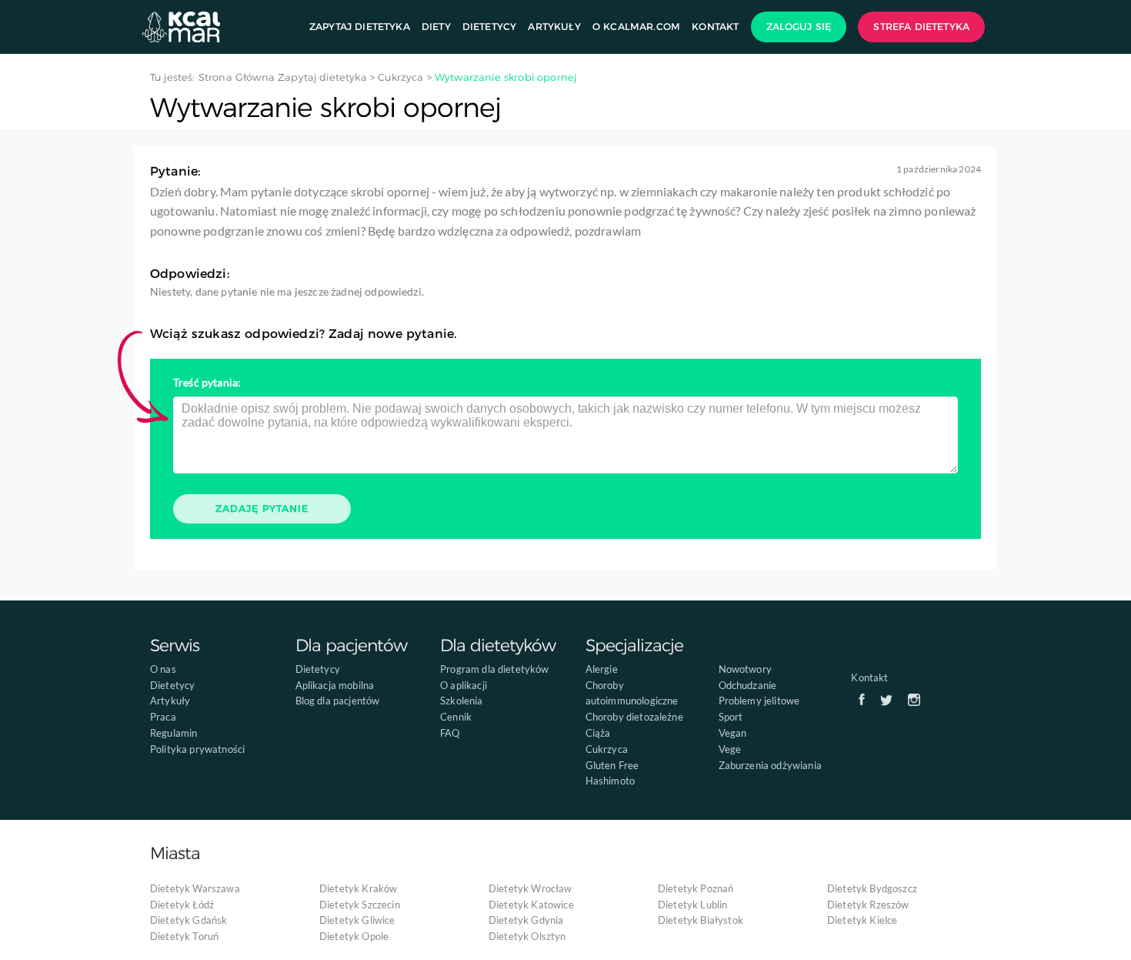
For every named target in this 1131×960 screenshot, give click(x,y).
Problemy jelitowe (759, 700)
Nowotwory (745, 669)
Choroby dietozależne (634, 717)
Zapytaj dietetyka (359, 26)
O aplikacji (463, 685)
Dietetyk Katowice (531, 904)
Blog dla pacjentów (337, 700)
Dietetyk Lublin (692, 904)
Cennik (456, 717)
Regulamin (173, 733)
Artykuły (554, 26)
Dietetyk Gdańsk (188, 920)
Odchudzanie (748, 685)
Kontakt (715, 26)
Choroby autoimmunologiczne (632, 693)
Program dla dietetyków (494, 669)
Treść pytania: (207, 382)
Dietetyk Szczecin (359, 904)
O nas (163, 669)
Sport (731, 717)
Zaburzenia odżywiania (770, 765)
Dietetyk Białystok (700, 920)
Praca (163, 717)
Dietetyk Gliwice (357, 920)
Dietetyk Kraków (358, 888)
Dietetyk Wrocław (530, 888)
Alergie (602, 669)
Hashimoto (610, 780)
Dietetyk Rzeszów (868, 904)
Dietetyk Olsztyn (527, 936)
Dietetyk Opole (354, 936)
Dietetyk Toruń (184, 936)
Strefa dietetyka (921, 26)
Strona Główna (237, 77)
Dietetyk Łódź (182, 904)
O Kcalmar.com (636, 26)
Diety (436, 26)
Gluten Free (612, 765)
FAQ (449, 733)
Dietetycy (489, 26)
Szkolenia (461, 700)
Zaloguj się (799, 26)
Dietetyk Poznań (695, 888)
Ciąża (598, 733)
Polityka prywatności (197, 749)
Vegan (733, 733)
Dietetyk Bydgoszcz (872, 888)
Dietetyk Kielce (862, 920)
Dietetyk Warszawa (195, 888)
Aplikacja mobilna (335, 685)
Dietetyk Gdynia (526, 920)
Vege (730, 749)
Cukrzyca (607, 749)
